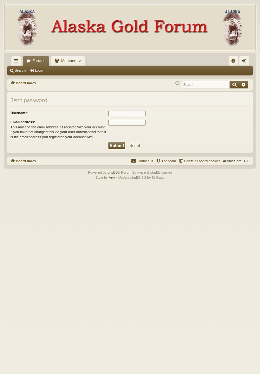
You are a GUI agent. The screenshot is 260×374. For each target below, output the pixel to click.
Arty (112, 177)
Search (20, 70)
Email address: (22, 122)
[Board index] (130, 29)
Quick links (17, 62)
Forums (38, 61)
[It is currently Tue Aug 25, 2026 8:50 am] (177, 83)
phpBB (112, 172)
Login (39, 70)
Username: (19, 113)
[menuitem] (233, 61)
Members (69, 61)
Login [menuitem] (245, 62)
